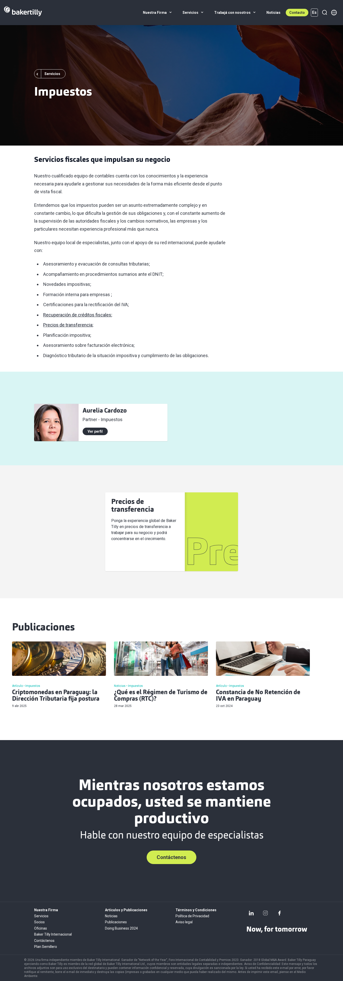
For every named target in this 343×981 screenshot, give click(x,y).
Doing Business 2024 (121, 928)
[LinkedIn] (251, 913)
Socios (39, 922)
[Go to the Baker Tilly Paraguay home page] (23, 12)
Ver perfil (95, 431)
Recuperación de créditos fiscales (77, 314)
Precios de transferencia (67, 325)
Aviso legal (184, 922)
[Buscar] (324, 13)
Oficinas (40, 928)
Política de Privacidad (192, 916)
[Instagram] (265, 913)
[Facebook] (279, 913)
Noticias (111, 916)
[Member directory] (334, 13)
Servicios (41, 916)
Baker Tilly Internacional (53, 934)
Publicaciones (116, 922)
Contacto (297, 13)
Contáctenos (171, 857)
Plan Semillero (45, 947)
